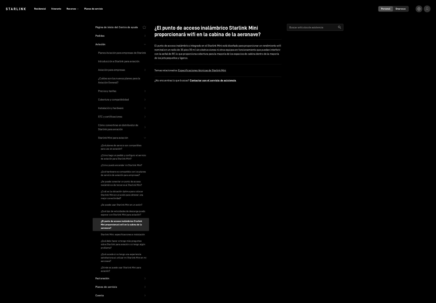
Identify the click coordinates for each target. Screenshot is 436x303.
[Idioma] (419, 8)
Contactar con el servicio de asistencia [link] (213, 80)
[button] (121, 36)
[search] (339, 27)
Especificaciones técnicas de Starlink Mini (202, 70)
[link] (15, 9)
